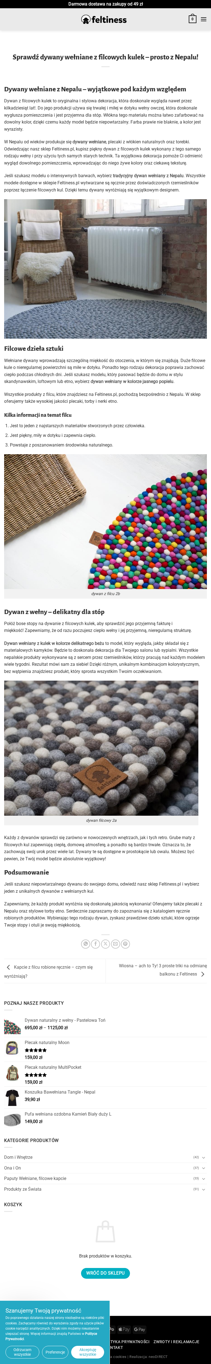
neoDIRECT (158, 1357)
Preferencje (55, 1352)
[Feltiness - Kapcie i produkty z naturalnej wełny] (104, 19)
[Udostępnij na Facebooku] (95, 944)
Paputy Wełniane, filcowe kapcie (35, 1178)
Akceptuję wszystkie (87, 1352)
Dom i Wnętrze (18, 1157)
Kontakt (113, 1347)
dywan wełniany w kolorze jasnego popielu (132, 381)
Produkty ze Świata (22, 1189)
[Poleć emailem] (115, 944)
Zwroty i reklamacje (176, 1342)
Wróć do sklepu (105, 1273)
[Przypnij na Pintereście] (125, 944)
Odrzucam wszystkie (22, 1352)
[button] (192, 19)
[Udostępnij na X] (105, 944)
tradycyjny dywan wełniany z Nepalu (148, 175)
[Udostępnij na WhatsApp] (85, 944)
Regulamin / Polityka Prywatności (112, 1342)
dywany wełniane (89, 141)
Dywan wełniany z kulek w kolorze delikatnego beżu (54, 643)
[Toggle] (203, 1157)
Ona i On (12, 1168)
